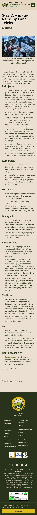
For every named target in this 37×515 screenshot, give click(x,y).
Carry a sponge (10, 357)
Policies (7, 470)
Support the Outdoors (26, 429)
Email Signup (7, 443)
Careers (6, 436)
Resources (6, 426)
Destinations (7, 420)
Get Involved (7, 423)
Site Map (18, 471)
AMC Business (24, 445)
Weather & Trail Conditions (23, 421)
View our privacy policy (17, 507)
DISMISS (18, 511)
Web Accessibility (25, 470)
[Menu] (33, 5)
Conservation (7, 430)
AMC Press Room (8, 440)
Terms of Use (15, 470)
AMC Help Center (24, 439)
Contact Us (23, 435)
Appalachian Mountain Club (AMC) (12, 5)
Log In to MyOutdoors (10, 446)
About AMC (23, 442)
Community (7, 433)
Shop (21, 432)
